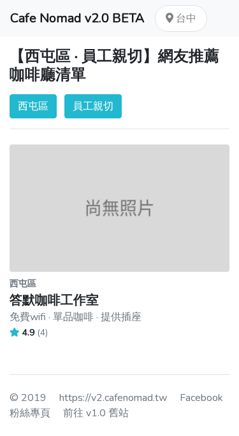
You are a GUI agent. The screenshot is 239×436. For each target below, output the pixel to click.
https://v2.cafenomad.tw (113, 398)
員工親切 (93, 106)
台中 (184, 18)
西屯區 (33, 106)
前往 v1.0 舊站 (96, 413)
